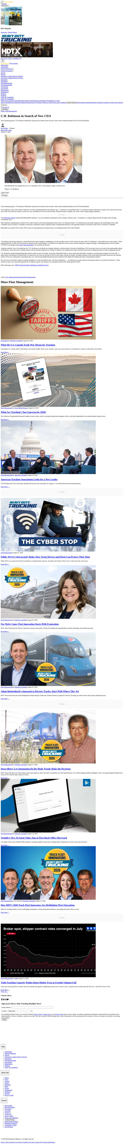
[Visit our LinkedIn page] (4, 1000)
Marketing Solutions (96, 102)
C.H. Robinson (10, 277)
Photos (3, 101)
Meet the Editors (13, 102)
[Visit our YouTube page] (8, 1000)
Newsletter (22, 102)
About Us (34, 102)
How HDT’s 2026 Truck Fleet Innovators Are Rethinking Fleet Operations (38, 905)
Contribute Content (108, 102)
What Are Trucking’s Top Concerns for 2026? (23, 412)
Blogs (26, 101)
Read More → (5, 352)
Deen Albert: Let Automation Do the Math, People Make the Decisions (36, 769)
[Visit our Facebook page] (2, 1000)
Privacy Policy (48, 102)
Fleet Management (6, 83)
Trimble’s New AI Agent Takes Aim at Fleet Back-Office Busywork (34, 838)
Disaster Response (6, 69)
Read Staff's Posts (6, 130)
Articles (18, 2)
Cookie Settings (71, 102)
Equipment (4, 80)
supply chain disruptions (26, 245)
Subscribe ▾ (5, 6)
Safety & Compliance (7, 97)
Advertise (28, 102)
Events (30, 101)
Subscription (4, 102)
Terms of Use (14, 1142)
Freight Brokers (19, 277)
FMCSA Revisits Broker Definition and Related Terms (31, 265)
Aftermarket (4, 65)
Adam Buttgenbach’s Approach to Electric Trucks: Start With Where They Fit (40, 691)
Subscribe (4, 32)
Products (3, 94)
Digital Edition (12, 32)
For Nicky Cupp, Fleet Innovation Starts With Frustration (30, 624)
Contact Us (40, 102)
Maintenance (5, 90)
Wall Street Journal (9, 218)
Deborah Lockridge (16, 341)
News (14, 2)
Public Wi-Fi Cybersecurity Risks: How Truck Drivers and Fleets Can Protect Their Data (45, 557)
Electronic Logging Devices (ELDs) (12, 76)
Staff (16, 978)
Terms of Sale (22, 1142)
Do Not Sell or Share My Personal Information (40, 1142)
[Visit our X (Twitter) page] (6, 1000)
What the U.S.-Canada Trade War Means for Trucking (28, 345)
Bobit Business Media (83, 102)
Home (3, 111)
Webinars (43, 101)
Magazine (21, 101)
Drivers (3, 73)
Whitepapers (36, 101)
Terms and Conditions (59, 102)
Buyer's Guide (55, 101)
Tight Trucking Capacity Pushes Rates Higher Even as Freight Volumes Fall (38, 982)
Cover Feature (8, 2)
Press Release (118, 102)
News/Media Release (21, 408)
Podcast (48, 101)
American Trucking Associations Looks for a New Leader (29, 479)
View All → (4, 991)
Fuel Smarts (4, 87)
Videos (16, 101)
